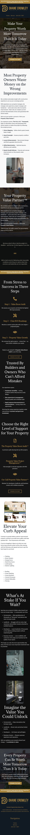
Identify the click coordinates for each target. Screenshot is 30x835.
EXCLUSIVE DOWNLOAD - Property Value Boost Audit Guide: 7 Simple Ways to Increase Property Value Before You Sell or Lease (15, 2)
